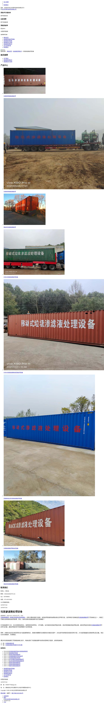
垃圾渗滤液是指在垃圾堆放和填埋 (18, 651)
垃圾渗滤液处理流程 (14, 657)
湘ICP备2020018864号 (17, 693)
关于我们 (6, 58)
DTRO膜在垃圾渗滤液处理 (16, 659)
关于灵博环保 (7, 45)
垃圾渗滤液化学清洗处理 (16, 656)
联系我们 (6, 5)
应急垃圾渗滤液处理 (14, 654)
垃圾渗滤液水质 (9, 643)
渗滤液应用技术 (8, 44)
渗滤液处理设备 (8, 40)
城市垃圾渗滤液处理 (14, 665)
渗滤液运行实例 (8, 42)
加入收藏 (6, 2)
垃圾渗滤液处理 (83, 617)
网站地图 (3, 693)
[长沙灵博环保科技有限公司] (8, 9)
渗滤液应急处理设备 (9, 39)
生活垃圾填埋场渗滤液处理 (16, 661)
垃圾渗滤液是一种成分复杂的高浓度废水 (13, 617)
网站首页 (6, 37)
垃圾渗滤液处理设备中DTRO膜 (13, 645)
